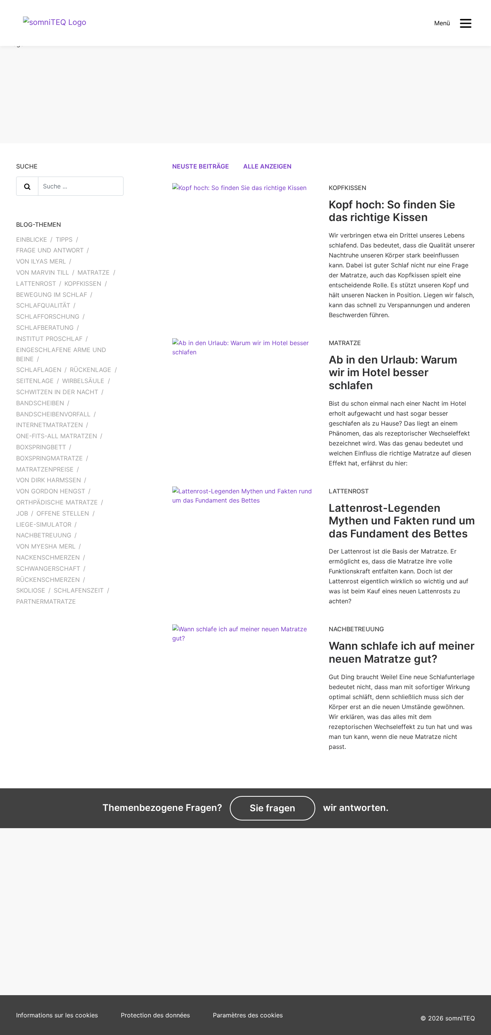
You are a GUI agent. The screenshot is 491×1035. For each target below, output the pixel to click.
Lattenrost (36, 283)
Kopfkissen (82, 283)
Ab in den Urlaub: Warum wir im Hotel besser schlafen (393, 372)
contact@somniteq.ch (399, 898)
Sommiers (147, 932)
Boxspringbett (41, 447)
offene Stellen (62, 513)
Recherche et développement (293, 911)
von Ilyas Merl (41, 261)
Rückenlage (90, 369)
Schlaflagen (38, 369)
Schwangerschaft (48, 568)
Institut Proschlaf (49, 338)
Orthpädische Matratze (57, 502)
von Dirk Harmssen (48, 480)
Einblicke (31, 239)
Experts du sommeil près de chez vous (65, 904)
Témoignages (35, 932)
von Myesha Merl (46, 546)
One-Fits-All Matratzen (56, 436)
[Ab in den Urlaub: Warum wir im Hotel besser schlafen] (245, 353)
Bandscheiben (40, 403)
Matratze (93, 272)
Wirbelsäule (83, 381)
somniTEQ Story (274, 900)
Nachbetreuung (43, 535)
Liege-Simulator (43, 524)
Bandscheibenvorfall (53, 414)
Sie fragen (272, 808)
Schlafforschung (47, 316)
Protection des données (155, 1015)
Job (22, 513)
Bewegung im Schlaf (51, 294)
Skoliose (30, 590)
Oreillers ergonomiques (167, 920)
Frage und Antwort (50, 250)
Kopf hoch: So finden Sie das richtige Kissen (392, 211)
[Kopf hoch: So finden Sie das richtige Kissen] (239, 193)
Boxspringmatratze (49, 458)
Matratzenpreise (45, 469)
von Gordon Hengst (50, 491)
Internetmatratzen (49, 425)
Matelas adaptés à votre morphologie (168, 904)
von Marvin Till (42, 272)
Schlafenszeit (79, 590)
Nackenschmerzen (48, 557)
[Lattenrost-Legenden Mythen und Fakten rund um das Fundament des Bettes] (245, 501)
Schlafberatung (45, 327)
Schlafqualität (43, 305)
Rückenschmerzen (48, 579)
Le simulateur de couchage (55, 920)
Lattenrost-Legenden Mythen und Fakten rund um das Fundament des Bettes (402, 520)
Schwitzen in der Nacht (57, 392)
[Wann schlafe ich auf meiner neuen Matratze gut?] (245, 639)
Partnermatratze (46, 601)
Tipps (64, 239)
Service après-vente (162, 944)
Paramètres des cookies (248, 1015)
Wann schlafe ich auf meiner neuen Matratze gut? (402, 652)
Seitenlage (35, 381)
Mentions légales (274, 923)
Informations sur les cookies (57, 1015)
